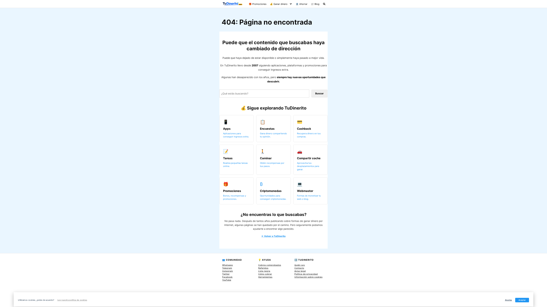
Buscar (319, 93)
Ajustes (508, 300)
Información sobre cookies (308, 277)
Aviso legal (300, 271)
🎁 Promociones (257, 4)
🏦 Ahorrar (301, 4)
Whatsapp (227, 265)
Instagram (227, 271)
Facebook (227, 277)
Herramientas (265, 277)
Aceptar (522, 300)
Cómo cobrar (265, 274)
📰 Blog (315, 4)
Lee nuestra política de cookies (72, 300)
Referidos (263, 268)
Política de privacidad (306, 274)
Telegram (227, 268)
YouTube (226, 280)
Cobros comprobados (269, 265)
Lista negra (264, 271)
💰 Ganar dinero (278, 4)
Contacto (299, 268)
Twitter (226, 274)
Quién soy (299, 265)
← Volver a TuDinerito (273, 236)
